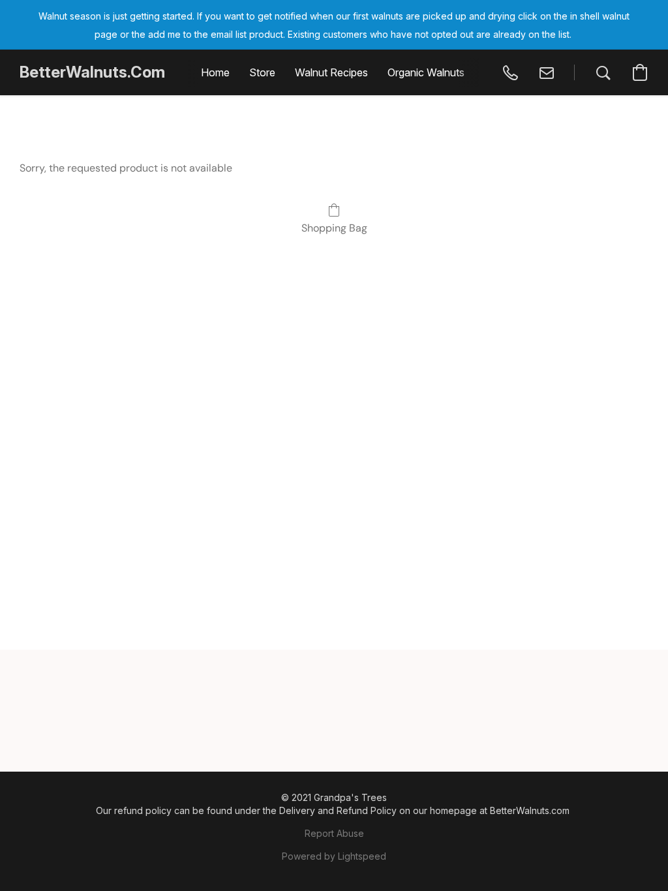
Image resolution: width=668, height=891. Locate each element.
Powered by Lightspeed (334, 856)
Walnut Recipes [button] (331, 72)
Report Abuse (334, 833)
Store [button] (262, 72)
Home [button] (215, 72)
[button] (92, 72)
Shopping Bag (334, 228)
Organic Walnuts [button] (425, 72)
